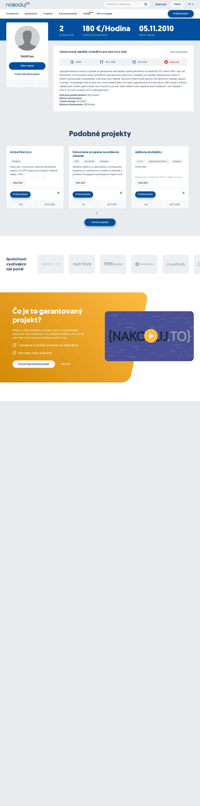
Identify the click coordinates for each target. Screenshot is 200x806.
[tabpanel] (37, 177)
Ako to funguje (104, 14)
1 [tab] (96, 213)
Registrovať (160, 4)
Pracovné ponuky (68, 14)
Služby (86, 14)
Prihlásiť (177, 4)
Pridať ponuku (20, 194)
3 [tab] (103, 213)
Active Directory (21, 152)
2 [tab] (100, 213)
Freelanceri (12, 14)
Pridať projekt (180, 14)
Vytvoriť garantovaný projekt (34, 364)
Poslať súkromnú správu (27, 74)
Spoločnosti (31, 14)
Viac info (17, 183)
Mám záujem (27, 66)
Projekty (48, 14)
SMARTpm (27, 56)
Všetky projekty (100, 222)
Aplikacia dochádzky (148, 152)
